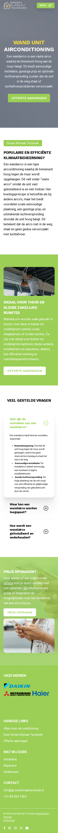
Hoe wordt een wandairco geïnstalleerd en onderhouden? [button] (21, 531)
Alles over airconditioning (21, 728)
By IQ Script (9, 820)
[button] (46, 5)
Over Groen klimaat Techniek (23, 735)
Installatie (10, 759)
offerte (8, 583)
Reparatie (10, 765)
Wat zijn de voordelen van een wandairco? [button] (23, 423)
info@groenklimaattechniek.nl (24, 790)
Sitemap (8, 817)
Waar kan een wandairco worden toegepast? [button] (23, 508)
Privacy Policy (42, 813)
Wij (25, 588)
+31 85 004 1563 (15, 796)
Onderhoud (11, 772)
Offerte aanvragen (16, 741)
